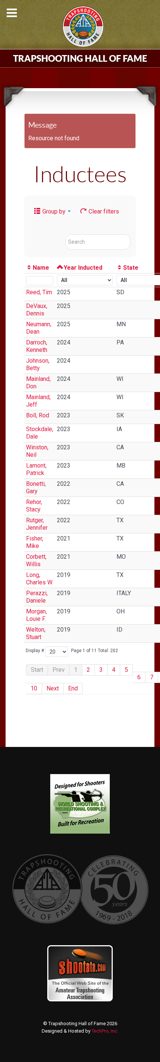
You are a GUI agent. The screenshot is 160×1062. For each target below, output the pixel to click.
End (73, 688)
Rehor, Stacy (34, 505)
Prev (58, 669)
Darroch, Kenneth (36, 346)
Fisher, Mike (34, 542)
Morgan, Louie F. (36, 615)
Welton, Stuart (35, 633)
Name (41, 267)
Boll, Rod (37, 415)
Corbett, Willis (36, 560)
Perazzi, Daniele (37, 597)
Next (53, 688)
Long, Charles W (39, 578)
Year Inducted (83, 267)
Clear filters (103, 211)
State (130, 267)
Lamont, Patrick (36, 469)
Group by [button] (54, 211)
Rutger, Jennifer (37, 524)
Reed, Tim (39, 292)
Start (37, 669)
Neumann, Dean (38, 328)
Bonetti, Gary (36, 487)
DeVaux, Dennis (36, 309)
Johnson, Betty (37, 364)
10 (34, 688)
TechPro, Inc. (105, 1031)
